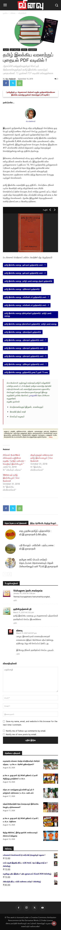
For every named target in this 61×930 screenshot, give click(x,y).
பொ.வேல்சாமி (30, 121)
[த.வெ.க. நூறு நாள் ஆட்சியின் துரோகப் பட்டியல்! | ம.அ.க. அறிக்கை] (50, 821)
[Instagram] (26, 908)
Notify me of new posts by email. (21, 734)
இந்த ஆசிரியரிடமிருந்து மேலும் (43, 523)
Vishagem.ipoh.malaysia (27, 590)
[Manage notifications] (54, 923)
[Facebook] (6, 83)
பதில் (15, 600)
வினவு (19, 630)
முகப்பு (5, 13)
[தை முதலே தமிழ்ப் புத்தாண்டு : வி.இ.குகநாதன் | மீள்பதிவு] (10, 534)
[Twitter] (13, 83)
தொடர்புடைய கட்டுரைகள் (16, 523)
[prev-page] (5, 574)
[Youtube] (42, 908)
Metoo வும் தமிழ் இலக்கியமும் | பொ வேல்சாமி (11, 478)
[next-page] (9, 574)
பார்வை (13, 13)
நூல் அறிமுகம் (15, 50)
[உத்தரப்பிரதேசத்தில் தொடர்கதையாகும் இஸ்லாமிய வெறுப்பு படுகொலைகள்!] (50, 807)
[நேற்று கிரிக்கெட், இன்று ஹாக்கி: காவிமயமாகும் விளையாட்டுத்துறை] (50, 836)
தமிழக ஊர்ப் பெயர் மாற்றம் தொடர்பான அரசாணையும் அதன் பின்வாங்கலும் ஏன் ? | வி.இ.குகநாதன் (38, 563)
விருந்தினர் (22, 13)
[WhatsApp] (20, 83)
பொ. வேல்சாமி (11, 79)
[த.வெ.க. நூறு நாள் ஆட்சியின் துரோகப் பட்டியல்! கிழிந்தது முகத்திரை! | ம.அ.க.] (50, 779)
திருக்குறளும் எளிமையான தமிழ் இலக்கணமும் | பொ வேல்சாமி (41, 458)
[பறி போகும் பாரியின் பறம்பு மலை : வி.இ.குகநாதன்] (10, 549)
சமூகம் (6, 50)
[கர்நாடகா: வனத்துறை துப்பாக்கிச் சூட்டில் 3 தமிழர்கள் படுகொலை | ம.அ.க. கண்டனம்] (50, 793)
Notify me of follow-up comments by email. (26, 731)
